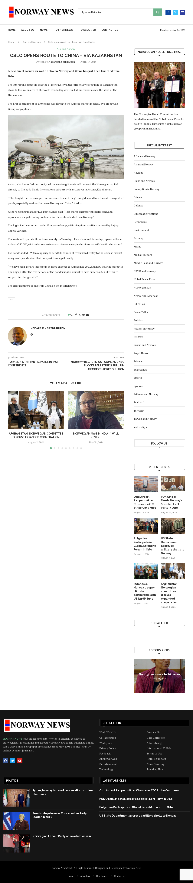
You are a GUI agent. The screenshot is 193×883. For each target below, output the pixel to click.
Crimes (138, 197)
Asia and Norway (31, 42)
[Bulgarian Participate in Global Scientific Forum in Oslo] (146, 526)
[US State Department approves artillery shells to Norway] (173, 526)
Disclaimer (88, 29)
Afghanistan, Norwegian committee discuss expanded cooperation (169, 593)
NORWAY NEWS (13, 738)
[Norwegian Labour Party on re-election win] (16, 843)
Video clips (140, 427)
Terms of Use (154, 753)
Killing (137, 246)
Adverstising (154, 743)
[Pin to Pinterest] (83, 315)
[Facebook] (168, 12)
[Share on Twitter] (79, 315)
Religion (138, 336)
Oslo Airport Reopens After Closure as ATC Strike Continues (145, 502)
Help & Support (156, 758)
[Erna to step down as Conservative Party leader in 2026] (16, 821)
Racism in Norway (144, 328)
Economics (140, 222)
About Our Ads (108, 758)
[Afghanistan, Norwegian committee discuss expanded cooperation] (36, 410)
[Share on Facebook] (76, 315)
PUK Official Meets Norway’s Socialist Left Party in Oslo (171, 502)
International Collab (159, 748)
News (43, 29)
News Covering (155, 764)
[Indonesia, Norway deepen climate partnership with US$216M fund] (146, 571)
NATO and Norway (145, 271)
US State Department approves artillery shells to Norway (172, 546)
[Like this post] (71, 315)
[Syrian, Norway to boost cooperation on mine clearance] (16, 798)
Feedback (105, 753)
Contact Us (153, 732)
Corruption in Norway (146, 189)
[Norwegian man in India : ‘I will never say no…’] (96, 410)
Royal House (141, 353)
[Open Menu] (182, 12)
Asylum (138, 172)
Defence (138, 205)
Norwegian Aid (142, 287)
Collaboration (107, 737)
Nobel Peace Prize (144, 279)
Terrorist (139, 410)
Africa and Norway (144, 156)
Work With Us (107, 732)
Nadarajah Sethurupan (61, 61)
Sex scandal (141, 369)
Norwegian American (146, 296)
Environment (141, 230)
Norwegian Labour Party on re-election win (61, 836)
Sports (138, 377)
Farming (138, 238)
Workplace (105, 743)
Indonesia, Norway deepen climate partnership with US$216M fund (145, 591)
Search (157, 12)
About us (27, 29)
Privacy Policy (107, 748)
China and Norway (144, 181)
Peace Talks (141, 312)
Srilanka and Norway (146, 394)
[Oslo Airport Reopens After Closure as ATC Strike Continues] (146, 484)
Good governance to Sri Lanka (159, 674)
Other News (64, 29)
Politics (138, 320)
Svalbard (139, 402)
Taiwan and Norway (145, 418)
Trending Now (155, 769)
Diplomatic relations (146, 213)
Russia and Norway (145, 345)
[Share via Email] (87, 315)
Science (138, 361)
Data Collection (156, 737)
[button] (13, 420)
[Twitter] (175, 12)
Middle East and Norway (148, 263)
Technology (106, 769)
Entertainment (108, 764)
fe (11, 299)
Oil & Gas (139, 304)
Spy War (138, 386)
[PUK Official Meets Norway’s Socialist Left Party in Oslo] (173, 484)
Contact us (109, 29)
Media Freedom (143, 255)
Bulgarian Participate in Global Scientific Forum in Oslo (145, 544)
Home (11, 29)
